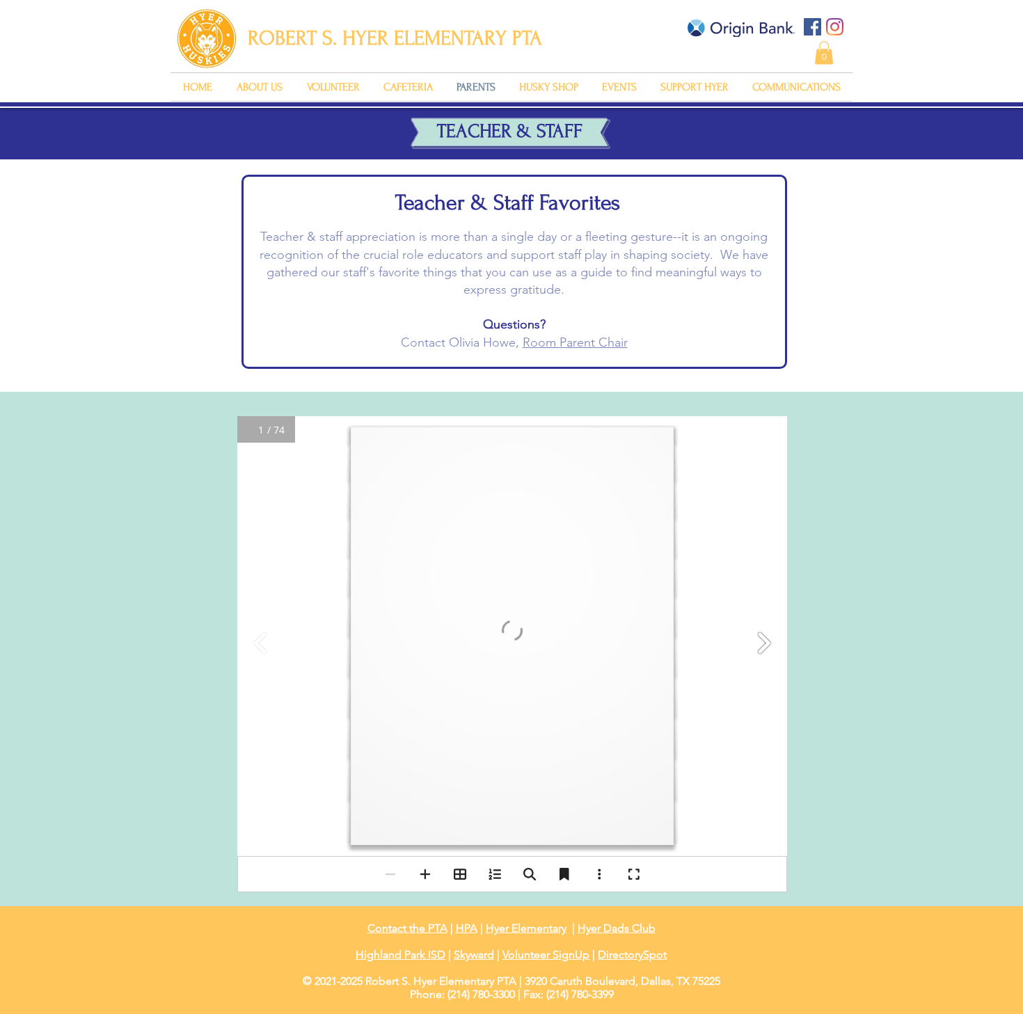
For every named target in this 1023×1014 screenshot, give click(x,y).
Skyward (474, 954)
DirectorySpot (632, 954)
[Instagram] (834, 26)
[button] (824, 52)
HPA (466, 928)
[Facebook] (812, 26)
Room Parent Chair (575, 342)
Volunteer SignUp (545, 954)
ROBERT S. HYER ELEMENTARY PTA (395, 37)
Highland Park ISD (400, 954)
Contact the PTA (407, 928)
